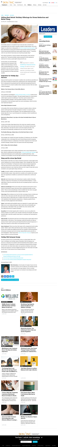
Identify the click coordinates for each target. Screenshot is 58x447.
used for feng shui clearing (24, 232)
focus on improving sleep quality (27, 48)
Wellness (12, 15)
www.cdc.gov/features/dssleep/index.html (13, 257)
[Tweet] (10, 276)
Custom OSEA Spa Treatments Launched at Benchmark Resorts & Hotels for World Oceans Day (10, 394)
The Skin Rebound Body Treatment (44, 86)
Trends (40, 49)
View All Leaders (47, 36)
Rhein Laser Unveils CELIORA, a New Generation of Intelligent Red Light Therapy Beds (45, 80)
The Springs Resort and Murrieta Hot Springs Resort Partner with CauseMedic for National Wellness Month (9, 370)
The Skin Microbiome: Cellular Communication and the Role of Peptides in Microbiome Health (45, 59)
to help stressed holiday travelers (23, 94)
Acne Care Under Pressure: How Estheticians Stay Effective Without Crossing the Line (10, 418)
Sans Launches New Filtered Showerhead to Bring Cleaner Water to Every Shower (45, 93)
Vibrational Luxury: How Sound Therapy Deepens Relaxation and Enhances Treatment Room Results (29, 350)
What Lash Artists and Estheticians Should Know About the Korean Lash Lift (45, 52)
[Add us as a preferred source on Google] (13, 276)
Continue (35, 441)
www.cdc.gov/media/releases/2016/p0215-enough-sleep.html (17, 259)
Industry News (41, 43)
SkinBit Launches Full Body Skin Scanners (45, 46)
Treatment (7, 15)
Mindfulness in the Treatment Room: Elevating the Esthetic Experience (9, 350)
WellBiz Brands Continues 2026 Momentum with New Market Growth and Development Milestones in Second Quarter (9, 305)
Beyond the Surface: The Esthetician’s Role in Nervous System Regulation (28, 330)
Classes (40, 70)
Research (40, 56)
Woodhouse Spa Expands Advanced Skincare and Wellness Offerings (27, 305)
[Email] (2, 276)
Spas (22, 301)
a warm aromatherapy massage (28, 152)
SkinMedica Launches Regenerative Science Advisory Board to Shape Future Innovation (44, 66)
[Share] (5, 276)
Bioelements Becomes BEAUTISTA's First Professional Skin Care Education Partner (44, 73)
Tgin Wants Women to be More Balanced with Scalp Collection (29, 369)
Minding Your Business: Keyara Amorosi (29, 417)
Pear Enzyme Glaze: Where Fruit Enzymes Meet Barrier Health (28, 394)
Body (40, 77)
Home (2, 15)
